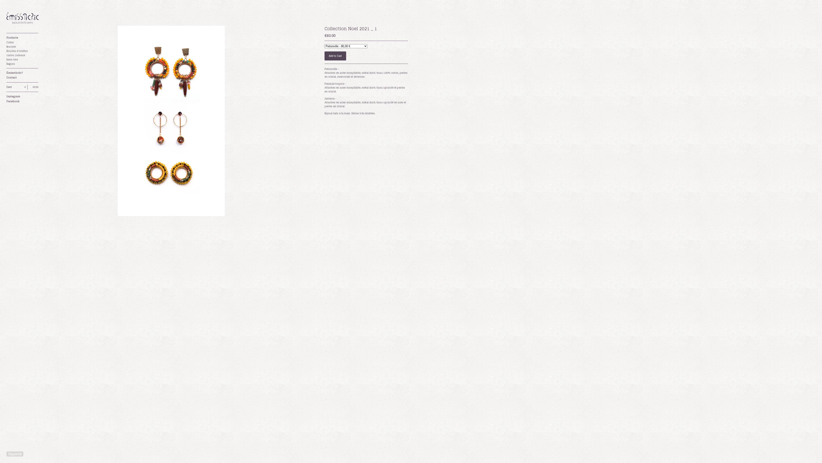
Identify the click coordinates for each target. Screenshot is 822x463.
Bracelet (11, 47)
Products (12, 37)
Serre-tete (12, 59)
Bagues (10, 64)
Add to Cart (335, 56)
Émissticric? (14, 73)
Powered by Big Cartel (14, 454)
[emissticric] (22, 19)
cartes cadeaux (15, 55)
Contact (11, 77)
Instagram (13, 96)
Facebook (12, 101)
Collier (10, 42)
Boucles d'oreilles (17, 51)
